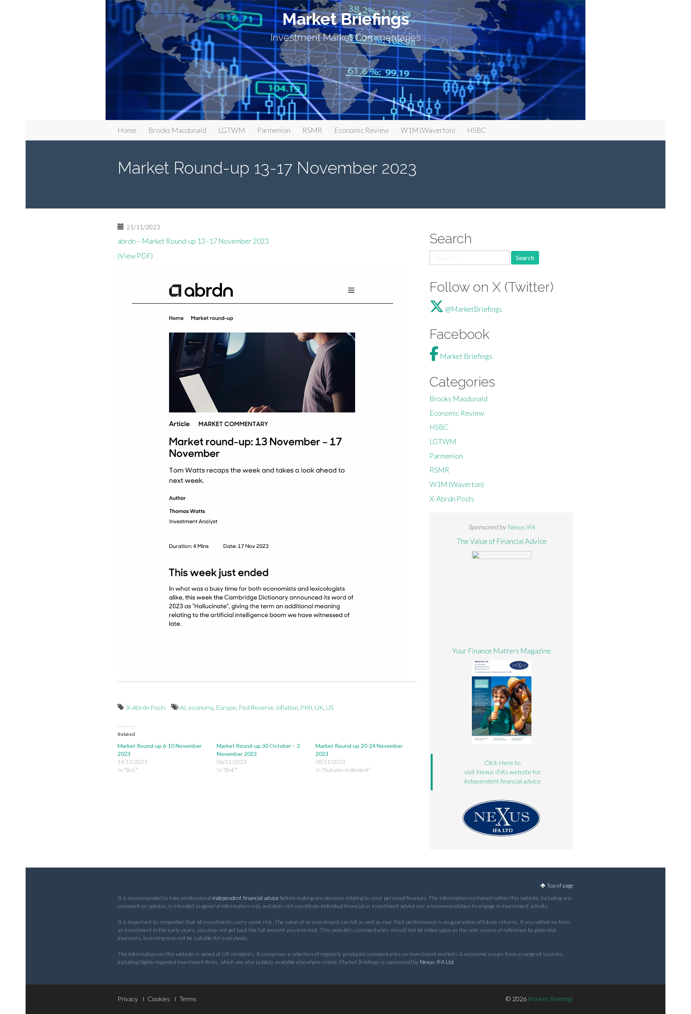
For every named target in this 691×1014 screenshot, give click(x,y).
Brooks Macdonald (177, 130)
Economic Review (361, 130)
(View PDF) (135, 255)
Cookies (159, 998)
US (330, 707)
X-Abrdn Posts (146, 707)
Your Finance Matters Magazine (501, 650)
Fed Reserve (256, 707)
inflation (287, 707)
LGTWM (231, 130)
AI (183, 707)
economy (201, 707)
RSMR (312, 130)
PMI (306, 707)
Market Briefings (345, 19)
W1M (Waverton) (428, 130)
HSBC (476, 130)
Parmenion (273, 130)
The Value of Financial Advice (502, 541)
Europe (226, 707)
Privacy (128, 998)
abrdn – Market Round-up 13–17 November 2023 (194, 240)
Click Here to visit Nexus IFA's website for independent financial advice (502, 772)
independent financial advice (245, 897)
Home (127, 130)
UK (319, 707)
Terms (188, 998)
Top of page (559, 885)
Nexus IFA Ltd (436, 961)
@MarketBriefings (473, 309)
